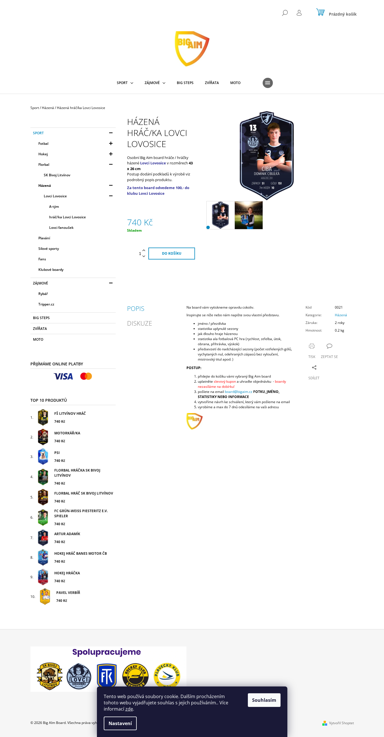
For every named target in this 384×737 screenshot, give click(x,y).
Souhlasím (264, 700)
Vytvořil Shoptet (341, 723)
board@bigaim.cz (238, 391)
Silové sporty (48, 248)
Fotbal (43, 143)
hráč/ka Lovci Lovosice (67, 217)
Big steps (41, 317)
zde (129, 709)
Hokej (43, 154)
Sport (38, 133)
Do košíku (171, 253)
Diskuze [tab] (139, 323)
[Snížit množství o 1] (144, 256)
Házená (44, 185)
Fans (42, 259)
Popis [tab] (135, 308)
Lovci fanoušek (61, 227)
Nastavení (120, 723)
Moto (38, 339)
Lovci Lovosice (55, 196)
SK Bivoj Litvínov (57, 175)
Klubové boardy (50, 269)
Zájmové (40, 283)
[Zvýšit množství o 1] (144, 251)
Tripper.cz (46, 304)
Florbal (43, 164)
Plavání (44, 238)
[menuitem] (125, 83)
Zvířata (40, 328)
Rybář (43, 293)
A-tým (54, 206)
